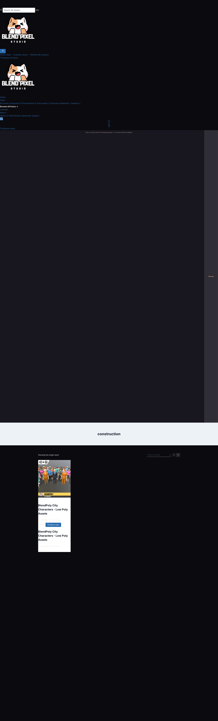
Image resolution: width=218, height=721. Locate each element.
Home (3, 55)
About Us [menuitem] (4, 116)
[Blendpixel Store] (109, 77)
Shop (2, 100)
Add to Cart (54, 525)
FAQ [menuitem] (11, 116)
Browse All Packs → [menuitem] (9, 106)
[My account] (109, 124)
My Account (43, 55)
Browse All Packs (10, 58)
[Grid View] (174, 455)
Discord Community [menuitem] (22, 116)
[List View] (178, 455)
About (3, 113)
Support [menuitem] (35, 116)
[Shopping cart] (109, 126)
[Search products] (1, 118)
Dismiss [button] (211, 276)
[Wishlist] (109, 121)
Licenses (17, 55)
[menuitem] (5, 103)
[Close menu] (3, 51)
